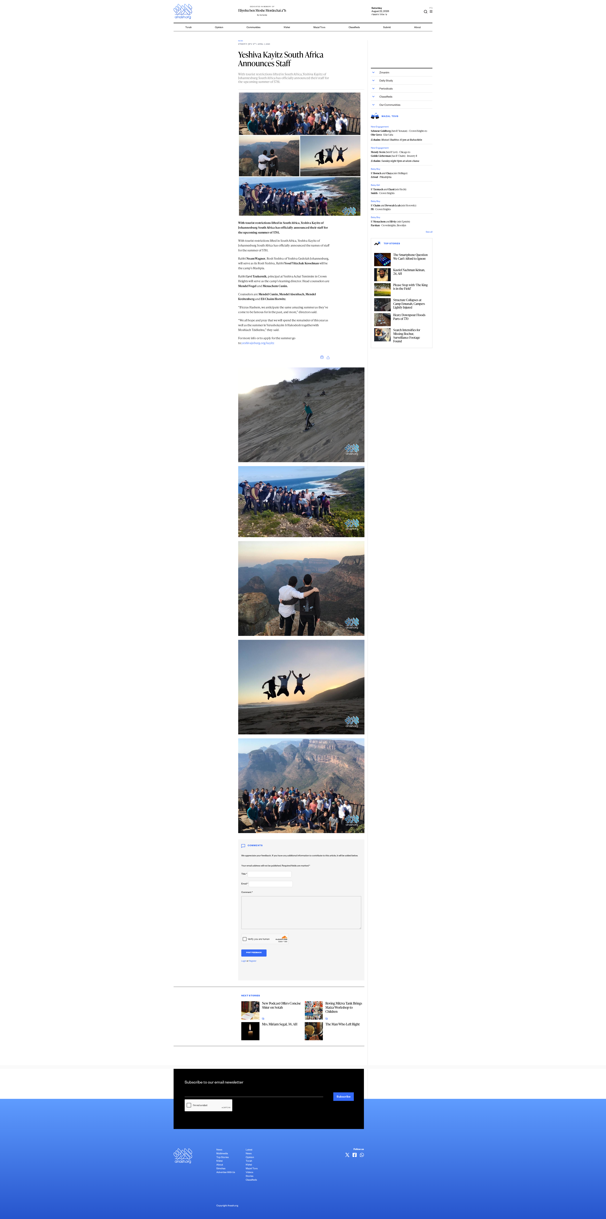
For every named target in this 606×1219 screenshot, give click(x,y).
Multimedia (222, 1154)
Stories (249, 1176)
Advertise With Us (225, 1172)
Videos (249, 1172)
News (240, 41)
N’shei (287, 27)
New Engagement (380, 127)
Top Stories (222, 1157)
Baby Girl (375, 185)
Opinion (219, 27)
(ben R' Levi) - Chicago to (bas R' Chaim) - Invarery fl (394, 154)
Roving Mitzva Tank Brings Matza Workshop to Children (343, 1007)
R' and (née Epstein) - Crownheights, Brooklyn (390, 223)
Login (243, 961)
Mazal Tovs (319, 27)
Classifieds (354, 27)
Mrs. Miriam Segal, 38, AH (279, 1024)
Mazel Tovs (252, 1169)
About (417, 27)
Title (244, 874)
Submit (387, 27)
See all (429, 232)
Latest (249, 1150)
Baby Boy (375, 169)
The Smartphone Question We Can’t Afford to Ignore (410, 256)
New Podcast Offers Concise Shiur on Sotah (281, 1005)
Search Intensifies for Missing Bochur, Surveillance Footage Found (406, 335)
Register (252, 961)
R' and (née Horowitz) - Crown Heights (393, 207)
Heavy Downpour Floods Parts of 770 (409, 317)
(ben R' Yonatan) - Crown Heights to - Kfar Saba (399, 132)
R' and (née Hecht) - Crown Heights (388, 191)
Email (244, 884)
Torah (188, 27)
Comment (247, 892)
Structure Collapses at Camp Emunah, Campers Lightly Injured (409, 303)
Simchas (220, 1169)
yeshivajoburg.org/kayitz (257, 343)
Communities (253, 27)
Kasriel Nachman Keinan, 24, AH (409, 272)
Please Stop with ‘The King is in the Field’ (410, 287)
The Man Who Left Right (342, 1024)
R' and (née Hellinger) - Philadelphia (389, 175)
